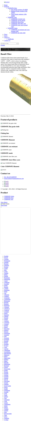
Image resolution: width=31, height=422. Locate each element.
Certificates (11, 39)
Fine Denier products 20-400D (19, 9)
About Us (6, 37)
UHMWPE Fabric (13, 28)
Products (6, 6)
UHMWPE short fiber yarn (18, 23)
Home (5, 5)
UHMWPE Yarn (12, 17)
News (5, 34)
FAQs (5, 36)
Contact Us (7, 40)
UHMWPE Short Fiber (17, 22)
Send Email (4, 205)
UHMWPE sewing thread (18, 20)
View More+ (4, 202)
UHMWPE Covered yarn (18, 19)
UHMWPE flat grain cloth (18, 33)
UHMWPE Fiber (12, 8)
